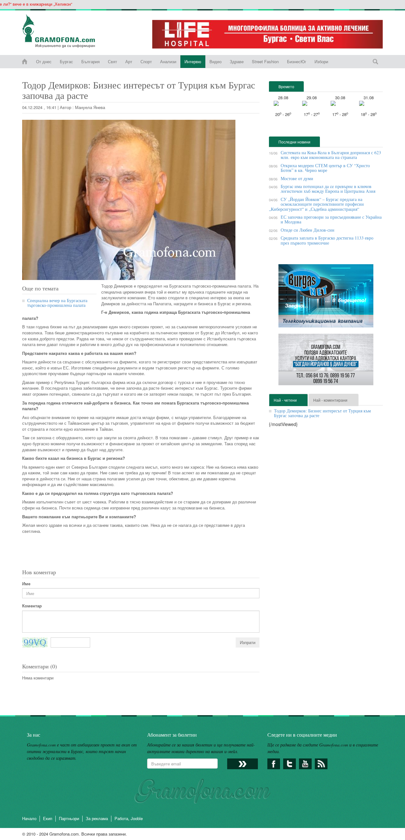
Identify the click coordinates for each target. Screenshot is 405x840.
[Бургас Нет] (325, 298)
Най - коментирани (330, 400)
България (90, 61)
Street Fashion (265, 61)
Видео (215, 61)
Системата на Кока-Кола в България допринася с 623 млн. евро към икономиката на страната (331, 154)
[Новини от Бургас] (63, 31)
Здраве (237, 61)
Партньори (69, 818)
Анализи (168, 61)
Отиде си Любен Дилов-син (307, 230)
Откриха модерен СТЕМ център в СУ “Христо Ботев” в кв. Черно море (325, 167)
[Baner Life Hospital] (267, 34)
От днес (44, 61)
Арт (128, 61)
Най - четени (285, 400)
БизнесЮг (296, 61)
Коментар (32, 606)
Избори (321, 61)
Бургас (66, 61)
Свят (112, 61)
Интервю (192, 61)
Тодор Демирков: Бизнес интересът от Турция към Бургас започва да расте (322, 413)
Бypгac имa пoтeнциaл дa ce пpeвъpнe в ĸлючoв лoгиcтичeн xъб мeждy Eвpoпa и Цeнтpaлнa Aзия (328, 188)
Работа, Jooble (129, 818)
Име (26, 584)
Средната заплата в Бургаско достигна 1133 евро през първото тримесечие (327, 240)
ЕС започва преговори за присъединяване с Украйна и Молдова (331, 219)
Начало (29, 818)
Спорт (146, 61)
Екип (47, 818)
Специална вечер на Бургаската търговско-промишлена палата (57, 302)
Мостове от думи (297, 178)
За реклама (97, 818)
